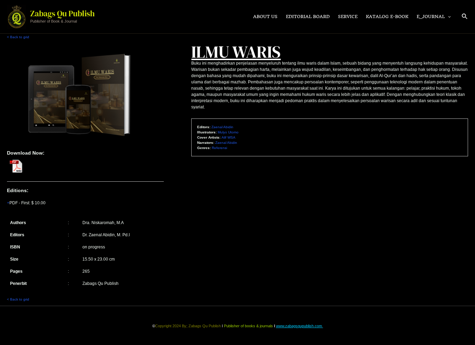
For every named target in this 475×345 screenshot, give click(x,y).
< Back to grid (18, 37)
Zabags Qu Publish (62, 13)
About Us (265, 17)
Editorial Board (308, 17)
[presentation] (448, 17)
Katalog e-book (387, 17)
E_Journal (431, 17)
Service (347, 17)
